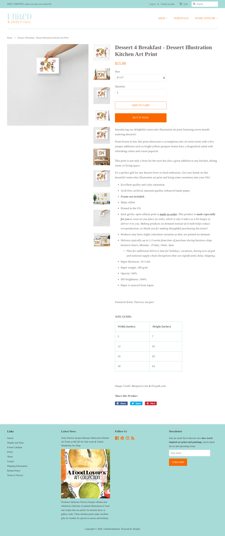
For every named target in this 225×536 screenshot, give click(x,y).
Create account (167, 4)
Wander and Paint (15, 442)
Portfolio (181, 18)
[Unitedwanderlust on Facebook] (117, 438)
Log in (152, 4)
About (10, 456)
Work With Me (205, 18)
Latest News (68, 431)
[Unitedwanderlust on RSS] (133, 438)
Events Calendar (14, 447)
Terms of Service (15, 475)
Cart (186, 4)
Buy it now (141, 117)
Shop (162, 18)
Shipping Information (17, 466)
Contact (10, 461)
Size (117, 71)
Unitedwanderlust (111, 529)
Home (9, 38)
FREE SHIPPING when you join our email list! (29, 4)
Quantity (120, 86)
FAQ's (10, 452)
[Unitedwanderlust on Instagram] (127, 438)
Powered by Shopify (130, 529)
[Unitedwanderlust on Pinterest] (122, 438)
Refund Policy (13, 470)
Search (10, 438)
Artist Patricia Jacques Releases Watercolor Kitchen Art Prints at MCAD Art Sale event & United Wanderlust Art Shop (85, 442)
